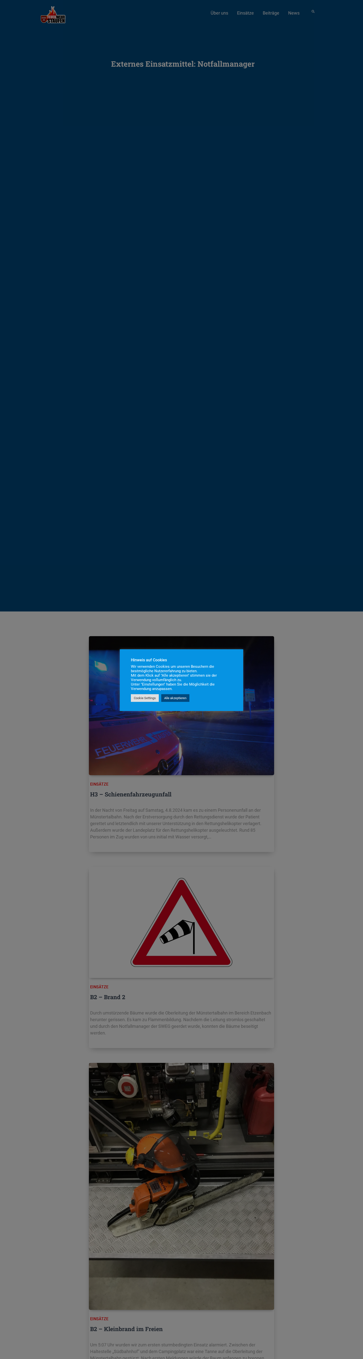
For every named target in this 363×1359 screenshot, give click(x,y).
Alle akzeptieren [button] (175, 698)
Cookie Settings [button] (145, 698)
